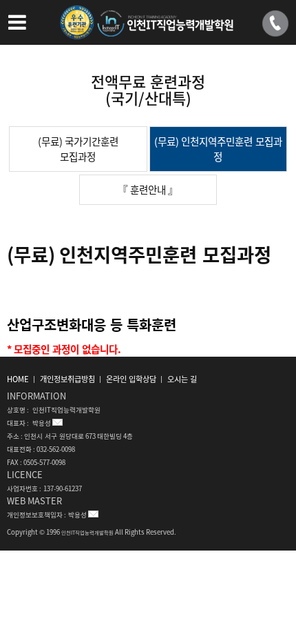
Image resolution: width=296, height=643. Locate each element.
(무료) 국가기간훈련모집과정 (78, 149)
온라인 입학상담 (131, 379)
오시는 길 (182, 379)
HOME (18, 379)
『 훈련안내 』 (148, 189)
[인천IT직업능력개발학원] (148, 29)
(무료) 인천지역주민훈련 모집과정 (218, 149)
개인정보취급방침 (67, 379)
